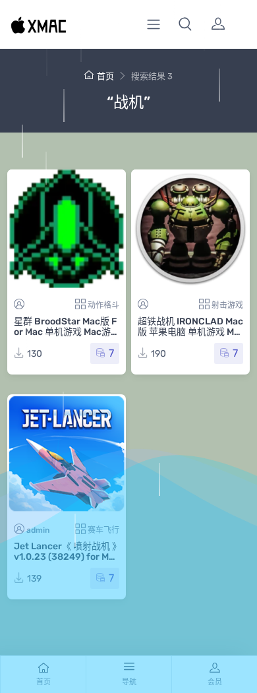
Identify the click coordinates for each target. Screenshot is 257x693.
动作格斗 (103, 305)
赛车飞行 (103, 530)
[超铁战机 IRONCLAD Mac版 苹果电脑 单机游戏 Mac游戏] (190, 228)
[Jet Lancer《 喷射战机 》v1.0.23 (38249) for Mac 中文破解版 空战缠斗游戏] (66, 453)
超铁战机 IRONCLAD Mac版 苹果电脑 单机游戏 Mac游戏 (190, 332)
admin (37, 530)
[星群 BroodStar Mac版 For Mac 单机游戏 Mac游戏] (66, 228)
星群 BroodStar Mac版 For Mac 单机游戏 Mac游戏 (65, 332)
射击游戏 (227, 305)
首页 (105, 76)
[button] (185, 24)
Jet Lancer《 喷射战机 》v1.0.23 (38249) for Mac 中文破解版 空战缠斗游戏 (66, 557)
